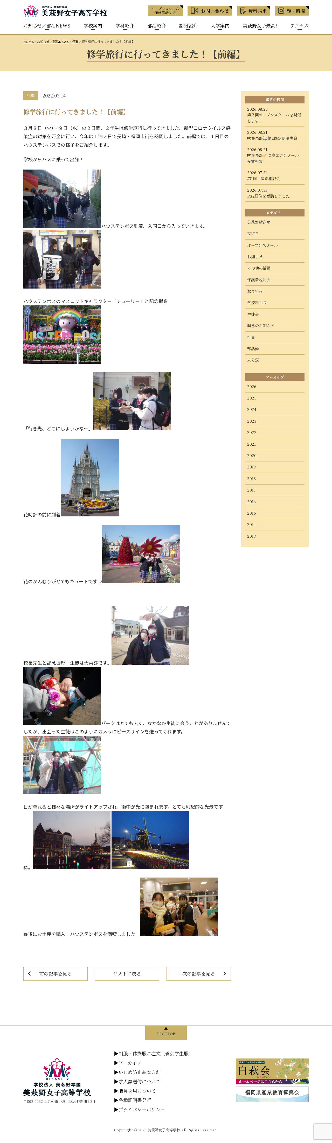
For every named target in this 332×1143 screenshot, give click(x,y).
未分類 (253, 360)
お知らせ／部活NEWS (46, 25)
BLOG (253, 233)
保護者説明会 (259, 279)
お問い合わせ (215, 10)
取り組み (255, 291)
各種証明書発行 (132, 1100)
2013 (251, 536)
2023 (251, 421)
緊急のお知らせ (260, 325)
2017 (251, 490)
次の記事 (198, 973)
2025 (252, 398)
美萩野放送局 (259, 222)
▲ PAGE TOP (166, 1031)
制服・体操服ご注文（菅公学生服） (153, 1053)
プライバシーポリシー (139, 1109)
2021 (251, 444)
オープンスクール (262, 245)
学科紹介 (124, 25)
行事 (251, 337)
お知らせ (255, 256)
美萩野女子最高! (260, 25)
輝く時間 (296, 10)
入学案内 (220, 25)
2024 (251, 409)
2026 (251, 386)
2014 (251, 524)
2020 (252, 455)
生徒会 (253, 314)
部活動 (253, 348)
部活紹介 (156, 25)
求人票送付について (137, 1081)
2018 (251, 478)
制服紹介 (188, 25)
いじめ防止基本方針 (137, 1072)
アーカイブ (127, 1062)
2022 (252, 432)
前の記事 (55, 973)
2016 (251, 501)
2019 (251, 466)
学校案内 (93, 25)
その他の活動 (259, 268)
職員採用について (135, 1090)
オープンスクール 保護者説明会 (165, 10)
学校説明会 (257, 302)
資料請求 (257, 10)
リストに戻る (127, 973)
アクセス (299, 25)
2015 (251, 513)
